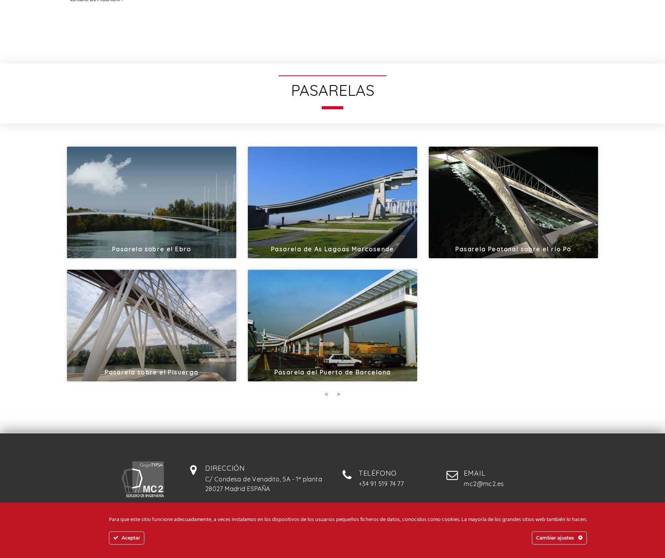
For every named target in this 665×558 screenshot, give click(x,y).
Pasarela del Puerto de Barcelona (332, 372)
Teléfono (378, 473)
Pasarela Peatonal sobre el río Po (513, 249)
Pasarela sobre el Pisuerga (151, 372)
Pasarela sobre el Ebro (151, 249)
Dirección (225, 468)
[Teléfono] (347, 475)
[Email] (452, 475)
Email (474, 473)
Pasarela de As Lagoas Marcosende (332, 249)
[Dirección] (193, 470)
